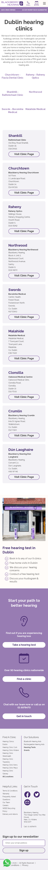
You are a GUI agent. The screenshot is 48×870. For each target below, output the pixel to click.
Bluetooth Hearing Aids (32, 741)
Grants (26, 750)
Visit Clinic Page (24, 154)
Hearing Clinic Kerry (10, 765)
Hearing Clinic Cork (10, 747)
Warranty (6, 794)
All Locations (8, 777)
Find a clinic (24, 678)
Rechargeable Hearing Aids (34, 744)
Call (28, 5)
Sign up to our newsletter (21, 836)
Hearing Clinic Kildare (11, 750)
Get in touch (24, 716)
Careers (5, 805)
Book (36, 5)
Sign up (23, 850)
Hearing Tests (30, 747)
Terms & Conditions (10, 791)
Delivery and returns (10, 814)
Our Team (6, 802)
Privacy (25, 865)
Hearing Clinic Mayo (10, 768)
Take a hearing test (24, 644)
